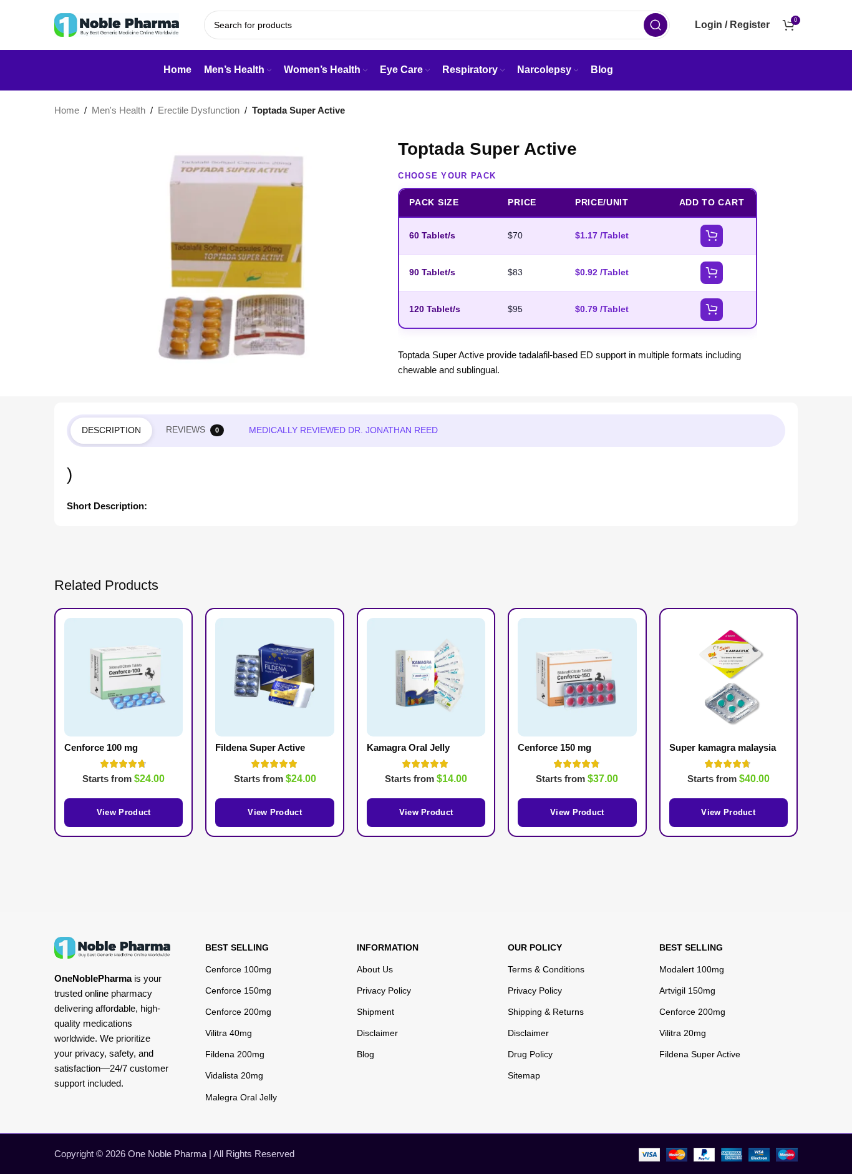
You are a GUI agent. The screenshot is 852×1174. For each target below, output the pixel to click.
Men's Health (118, 110)
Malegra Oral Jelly (241, 1097)
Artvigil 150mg (687, 990)
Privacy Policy (384, 990)
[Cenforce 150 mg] (577, 677)
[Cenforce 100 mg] (123, 677)
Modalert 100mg (691, 969)
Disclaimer (377, 1033)
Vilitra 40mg (228, 1033)
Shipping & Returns (546, 1012)
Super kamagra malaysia (722, 747)
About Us (375, 969)
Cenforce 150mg (238, 990)
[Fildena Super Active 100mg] (274, 677)
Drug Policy (530, 1054)
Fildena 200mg (234, 1054)
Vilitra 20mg (682, 1033)
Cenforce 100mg (238, 969)
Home (66, 110)
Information (388, 947)
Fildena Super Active (699, 1054)
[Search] (655, 25)
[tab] (111, 431)
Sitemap (524, 1075)
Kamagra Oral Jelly (408, 747)
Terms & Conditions (546, 969)
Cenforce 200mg (238, 1012)
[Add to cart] (711, 236)
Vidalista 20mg (234, 1075)
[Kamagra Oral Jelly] (426, 677)
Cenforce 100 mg (101, 747)
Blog (365, 1054)
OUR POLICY (535, 947)
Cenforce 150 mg (554, 747)
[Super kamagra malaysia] (728, 677)
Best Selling (237, 947)
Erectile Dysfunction (199, 110)
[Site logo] (116, 24)
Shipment (375, 1012)
